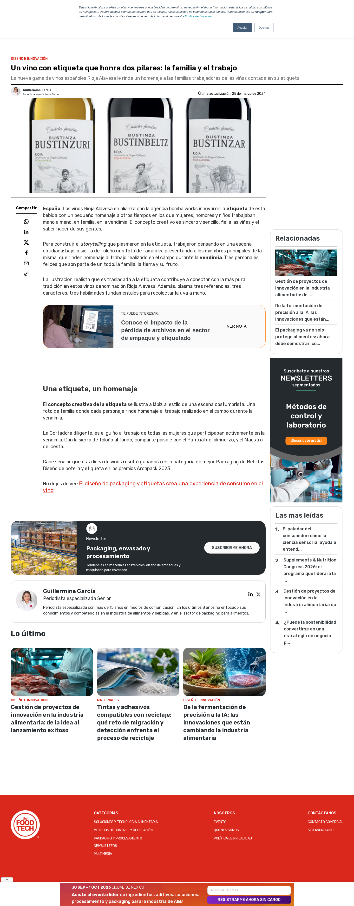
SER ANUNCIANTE (321, 830)
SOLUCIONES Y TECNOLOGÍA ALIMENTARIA (126, 822)
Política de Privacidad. (199, 16)
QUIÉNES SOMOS (226, 830)
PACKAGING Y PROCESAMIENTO (118, 838)
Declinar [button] (264, 27)
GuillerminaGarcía (37, 90)
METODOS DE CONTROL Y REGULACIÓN (123, 830)
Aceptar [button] (242, 27)
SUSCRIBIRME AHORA (232, 547)
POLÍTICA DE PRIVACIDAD (233, 838)
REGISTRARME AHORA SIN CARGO (249, 899)
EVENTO (220, 822)
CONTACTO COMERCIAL (325, 822)
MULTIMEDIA (103, 854)
